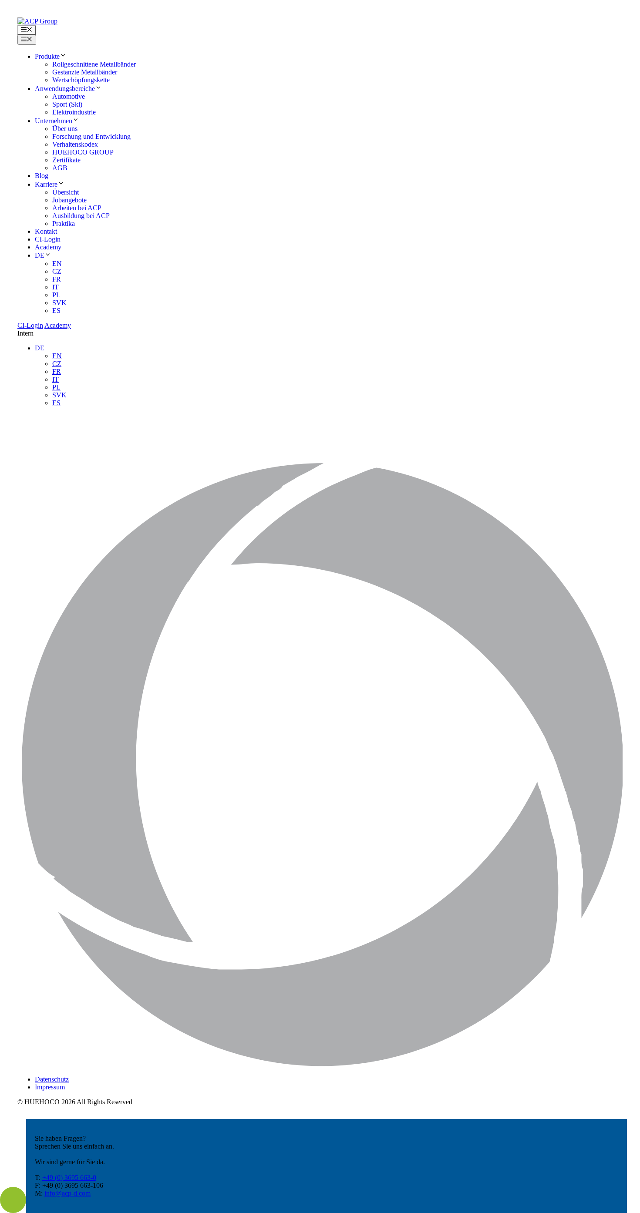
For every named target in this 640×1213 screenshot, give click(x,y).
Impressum (50, 1087)
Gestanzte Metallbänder (84, 72)
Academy (48, 247)
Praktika (63, 223)
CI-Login (48, 239)
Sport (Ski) (67, 104)
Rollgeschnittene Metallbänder (94, 64)
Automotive (68, 96)
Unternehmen (53, 120)
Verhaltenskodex (75, 144)
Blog (41, 175)
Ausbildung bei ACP (81, 215)
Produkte (47, 56)
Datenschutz (52, 1079)
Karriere (46, 184)
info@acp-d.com (67, 1193)
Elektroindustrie (74, 112)
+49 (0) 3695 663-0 (69, 1177)
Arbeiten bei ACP (76, 208)
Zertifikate (66, 160)
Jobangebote (69, 200)
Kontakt (46, 231)
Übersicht (65, 192)
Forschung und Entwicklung (91, 136)
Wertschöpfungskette (81, 80)
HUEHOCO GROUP (83, 152)
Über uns (64, 128)
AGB (59, 167)
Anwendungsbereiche (65, 88)
